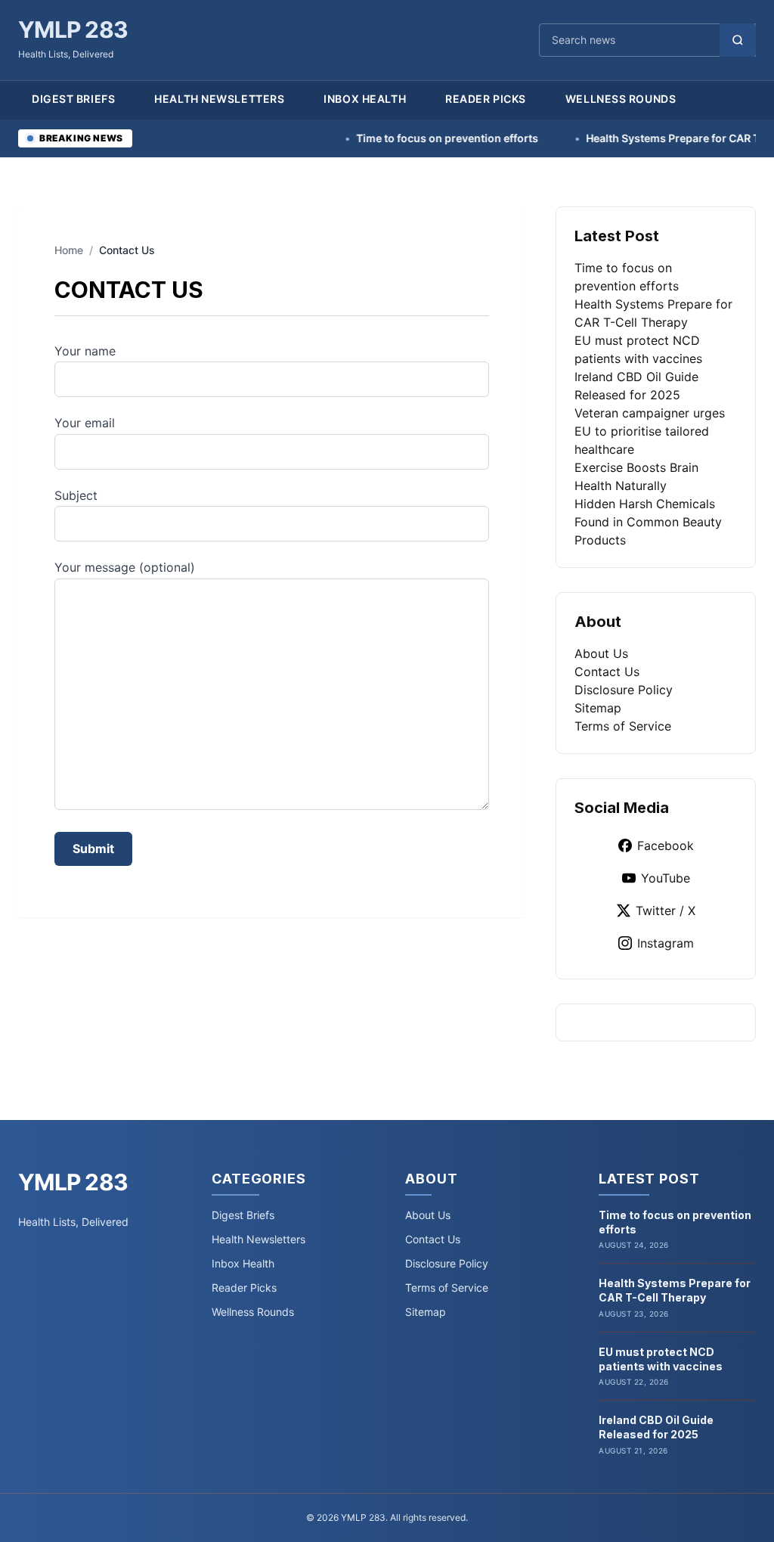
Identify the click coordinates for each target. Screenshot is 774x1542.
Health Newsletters (219, 98)
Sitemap (597, 707)
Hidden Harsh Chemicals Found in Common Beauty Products (648, 522)
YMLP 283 (73, 29)
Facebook (665, 845)
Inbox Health (365, 98)
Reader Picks (485, 98)
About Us (601, 653)
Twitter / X (665, 910)
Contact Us (606, 671)
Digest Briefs (73, 98)
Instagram (665, 943)
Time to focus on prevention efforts (416, 138)
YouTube (665, 878)
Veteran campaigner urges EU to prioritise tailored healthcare (649, 431)
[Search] (738, 40)
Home (68, 250)
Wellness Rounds (620, 98)
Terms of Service (622, 726)
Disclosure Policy (623, 689)
